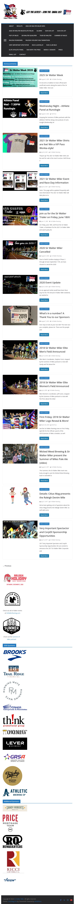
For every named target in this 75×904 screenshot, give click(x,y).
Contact (22, 54)
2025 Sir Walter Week (51, 75)
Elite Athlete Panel (16, 50)
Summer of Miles (60, 35)
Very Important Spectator (19, 45)
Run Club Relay (37, 45)
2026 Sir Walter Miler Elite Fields (21, 31)
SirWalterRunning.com (13, 613)
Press (60, 50)
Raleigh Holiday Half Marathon (38, 40)
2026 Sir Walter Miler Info (35, 26)
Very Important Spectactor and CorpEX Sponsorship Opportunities (54, 532)
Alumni (39, 31)
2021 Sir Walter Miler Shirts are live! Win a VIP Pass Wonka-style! (54, 144)
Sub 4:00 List (49, 31)
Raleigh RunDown (15, 40)
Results (19, 26)
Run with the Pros (34, 50)
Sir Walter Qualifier (29, 35)
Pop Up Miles (13, 35)
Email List (12, 54)
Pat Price (53, 114)
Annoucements (44, 70)
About (11, 26)
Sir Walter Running (56, 79)
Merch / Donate (49, 50)
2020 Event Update (50, 282)
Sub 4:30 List (61, 31)
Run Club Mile (51, 45)
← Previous (7, 566)
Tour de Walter (45, 35)
